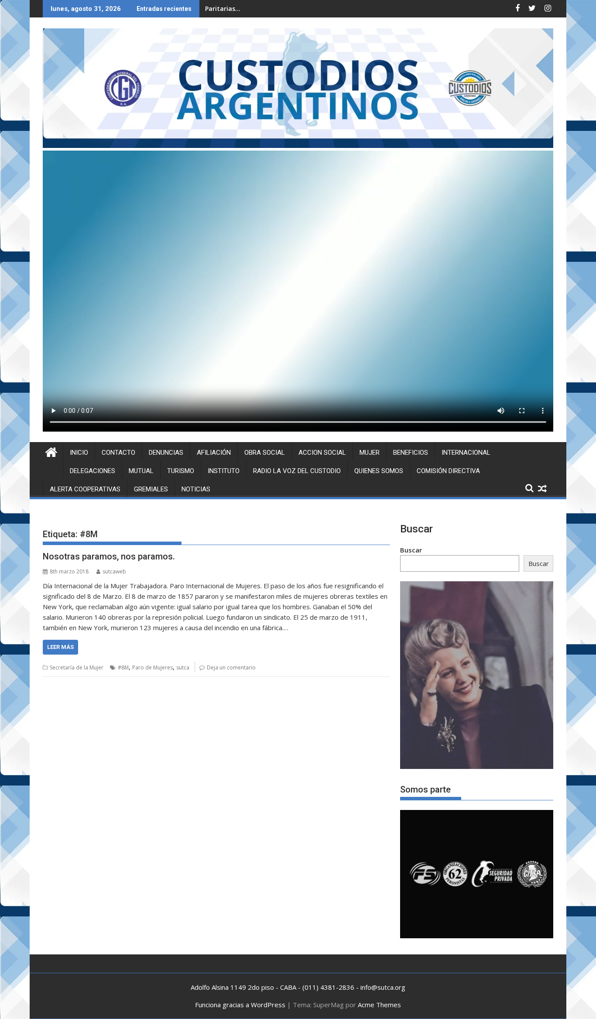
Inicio (79, 452)
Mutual (141, 471)
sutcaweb (114, 571)
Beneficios (410, 452)
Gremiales (151, 489)
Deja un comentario (231, 667)
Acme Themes (379, 1004)
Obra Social (264, 452)
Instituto (224, 471)
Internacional (466, 452)
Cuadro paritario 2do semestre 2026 (260, 8)
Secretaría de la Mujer (76, 667)
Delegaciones (92, 471)
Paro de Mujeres (152, 667)
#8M (123, 667)
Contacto (118, 452)
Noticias (196, 489)
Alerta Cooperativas (85, 489)
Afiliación (214, 452)
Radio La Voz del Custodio (297, 471)
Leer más (60, 647)
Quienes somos (378, 471)
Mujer (370, 452)
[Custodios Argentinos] (51, 451)
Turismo (180, 471)
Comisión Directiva (448, 471)
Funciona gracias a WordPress (240, 1004)
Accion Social (322, 452)
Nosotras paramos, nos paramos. (109, 556)
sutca (182, 667)
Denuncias (166, 452)
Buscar (411, 550)
